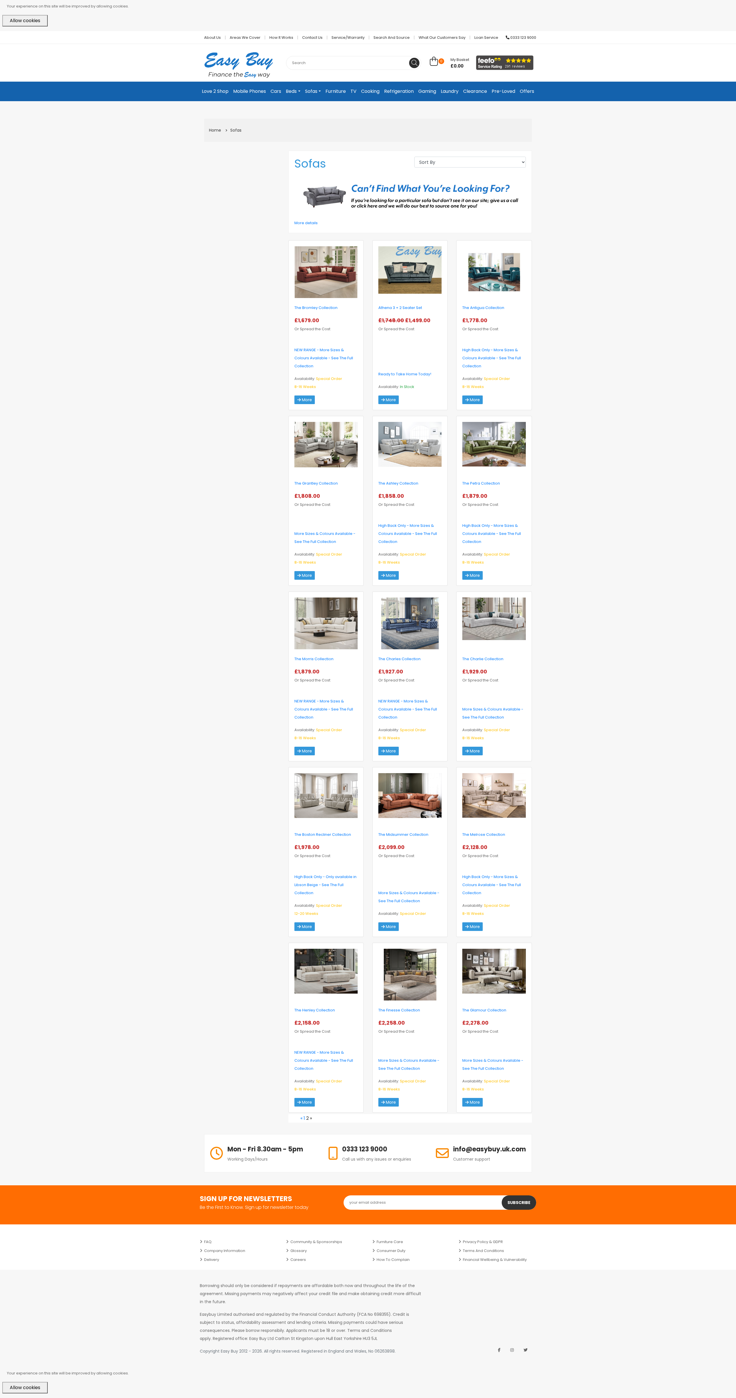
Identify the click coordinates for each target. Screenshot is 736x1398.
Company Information (224, 1250)
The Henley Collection (314, 1010)
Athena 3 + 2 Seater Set (400, 307)
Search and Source (391, 37)
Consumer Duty (391, 1250)
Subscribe (518, 1202)
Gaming (427, 91)
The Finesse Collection (399, 1010)
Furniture (335, 91)
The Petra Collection (481, 483)
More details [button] (306, 223)
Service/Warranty (348, 37)
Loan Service (486, 37)
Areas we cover (245, 37)
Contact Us (312, 37)
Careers (298, 1259)
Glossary (298, 1250)
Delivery (211, 1259)
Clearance (475, 91)
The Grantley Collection (316, 483)
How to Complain (393, 1259)
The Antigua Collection (483, 307)
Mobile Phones (249, 91)
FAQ (208, 1242)
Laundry (450, 91)
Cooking (370, 91)
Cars (276, 91)
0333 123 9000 (522, 37)
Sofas (311, 91)
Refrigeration (399, 91)
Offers (527, 91)
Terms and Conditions (483, 1250)
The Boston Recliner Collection (322, 834)
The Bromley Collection (316, 307)
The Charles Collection (399, 659)
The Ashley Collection (398, 483)
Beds (291, 91)
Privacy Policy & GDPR (483, 1242)
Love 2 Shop (215, 91)
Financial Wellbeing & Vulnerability (495, 1259)
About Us (212, 37)
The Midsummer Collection (403, 834)
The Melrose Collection (483, 834)
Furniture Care (390, 1242)
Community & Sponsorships (316, 1242)
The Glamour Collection (484, 1010)
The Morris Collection (314, 659)
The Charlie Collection (482, 659)
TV (353, 91)
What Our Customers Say (442, 37)
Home (215, 130)
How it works (281, 37)
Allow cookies (25, 20)
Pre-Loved (503, 91)
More (306, 400)
